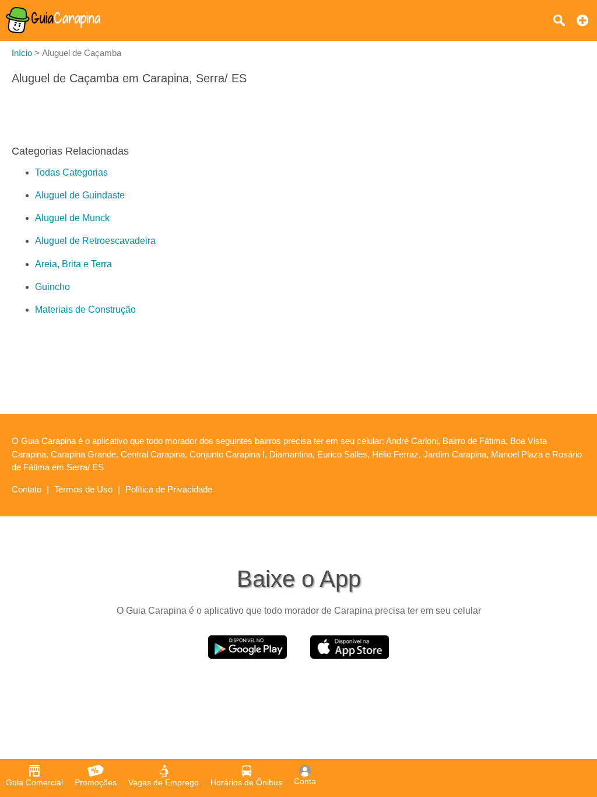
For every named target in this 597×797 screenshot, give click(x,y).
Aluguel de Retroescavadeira (95, 241)
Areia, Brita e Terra (73, 264)
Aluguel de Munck (72, 218)
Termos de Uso (83, 489)
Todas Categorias (71, 172)
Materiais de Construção (85, 309)
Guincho (52, 287)
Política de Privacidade (168, 489)
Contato (26, 489)
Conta (305, 781)
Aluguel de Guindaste (80, 195)
